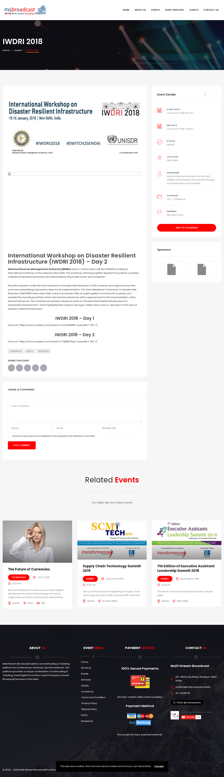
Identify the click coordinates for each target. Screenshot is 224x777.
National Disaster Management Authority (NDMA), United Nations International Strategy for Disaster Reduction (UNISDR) (191, 180)
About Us (140, 9)
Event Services (174, 9)
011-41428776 (183, 693)
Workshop (43, 351)
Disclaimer (87, 721)
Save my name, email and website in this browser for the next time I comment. (53, 436)
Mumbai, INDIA (109, 600)
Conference (16, 351)
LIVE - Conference (176, 199)
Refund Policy (89, 709)
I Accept (159, 766)
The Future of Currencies (29, 569)
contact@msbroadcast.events (193, 687)
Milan (30, 603)
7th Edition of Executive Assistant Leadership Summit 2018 (186, 568)
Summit (90, 578)
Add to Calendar (187, 227)
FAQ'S (84, 715)
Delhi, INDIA (172, 160)
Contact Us (211, 9)
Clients (193, 9)
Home (126, 9)
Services (86, 679)
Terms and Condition (93, 697)
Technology (19, 577)
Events (155, 9)
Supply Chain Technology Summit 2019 (112, 568)
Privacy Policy (89, 703)
